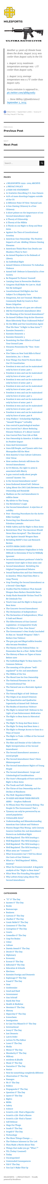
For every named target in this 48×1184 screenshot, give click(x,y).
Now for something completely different (24, 1073)
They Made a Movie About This (20, 1145)
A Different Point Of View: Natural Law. (24, 203)
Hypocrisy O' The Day (16, 1014)
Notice (9, 1069)
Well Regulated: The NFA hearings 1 (22, 837)
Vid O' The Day (13, 1164)
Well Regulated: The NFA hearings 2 (22, 841)
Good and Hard (13, 991)
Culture (9, 945)
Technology (11, 1135)
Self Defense (11, 1122)
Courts (9, 932)
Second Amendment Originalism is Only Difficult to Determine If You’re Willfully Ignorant (24, 552)
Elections (10, 971)
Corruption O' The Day (16, 929)
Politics (9, 1086)
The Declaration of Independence (21, 612)
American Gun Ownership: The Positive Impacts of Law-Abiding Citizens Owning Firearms (25, 242)
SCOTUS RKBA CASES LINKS (19, 546)
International (12, 1027)
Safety (9, 1105)
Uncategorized (13, 1158)
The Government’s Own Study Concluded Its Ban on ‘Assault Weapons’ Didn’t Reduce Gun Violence (25, 634)
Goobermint (11, 988)
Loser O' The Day (14, 1043)
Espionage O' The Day (16, 978)
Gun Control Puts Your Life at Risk (21, 435)
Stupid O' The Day (14, 1131)
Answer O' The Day (15, 902)
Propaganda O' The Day (17, 1089)
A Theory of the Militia (16, 222)
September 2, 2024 (16, 102)
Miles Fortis (11, 112)
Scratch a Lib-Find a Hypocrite (20, 1112)
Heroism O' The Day (15, 1007)
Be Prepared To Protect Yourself (20, 278)
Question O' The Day (15, 1092)
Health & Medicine (14, 1004)
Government (12, 994)
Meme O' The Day (14, 1050)
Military (9, 1056)
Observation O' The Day (17, 1076)
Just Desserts (12, 1033)
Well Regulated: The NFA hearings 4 (22, 847)
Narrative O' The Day (15, 1066)
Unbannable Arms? (15, 818)
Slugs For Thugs (13, 1125)
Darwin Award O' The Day (18, 948)
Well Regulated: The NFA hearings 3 (22, 844)
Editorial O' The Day (15, 965)
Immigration (12, 1020)
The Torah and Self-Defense (19, 785)
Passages (10, 1079)
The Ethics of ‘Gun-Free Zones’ (20, 628)
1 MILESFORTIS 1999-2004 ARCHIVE (23, 183)
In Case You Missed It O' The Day (21, 1024)
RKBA (8, 1102)
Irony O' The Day (14, 1030)
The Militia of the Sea (16, 674)
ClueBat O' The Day (15, 919)
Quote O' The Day (14, 1095)
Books (9, 906)
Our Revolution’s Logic (16, 504)
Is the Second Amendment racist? (21, 481)
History (9, 1010)
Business (10, 912)
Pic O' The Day (12, 1082)
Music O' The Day (14, 1063)
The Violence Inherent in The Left (21, 1141)
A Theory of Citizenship (17, 219)
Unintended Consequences (18, 1161)
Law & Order (11, 1037)
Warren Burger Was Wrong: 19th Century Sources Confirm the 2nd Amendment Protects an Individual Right (25, 831)
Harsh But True (13, 1001)
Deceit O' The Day (14, 952)
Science (9, 1109)
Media (9, 1046)
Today (9, 1154)
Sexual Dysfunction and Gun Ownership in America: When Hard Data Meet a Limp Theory (24, 575)
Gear (8, 984)
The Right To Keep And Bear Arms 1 (22, 723)
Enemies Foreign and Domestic (20, 974)
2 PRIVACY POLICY (14, 186)
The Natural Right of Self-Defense (22, 693)
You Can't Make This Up (17, 1167)
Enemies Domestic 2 (15, 334)
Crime (9, 942)
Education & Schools (15, 968)
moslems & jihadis (14, 1060)
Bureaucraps (11, 909)
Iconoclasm (11, 1017)
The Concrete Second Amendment (22, 608)
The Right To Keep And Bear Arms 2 (22, 726)
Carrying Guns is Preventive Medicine (23, 281)
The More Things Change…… (19, 1138)
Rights (9, 1099)
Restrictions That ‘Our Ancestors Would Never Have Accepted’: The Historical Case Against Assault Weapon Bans (24, 533)
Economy (10, 958)
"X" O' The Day (13, 899)
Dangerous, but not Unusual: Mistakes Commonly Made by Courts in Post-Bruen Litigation (24, 301)
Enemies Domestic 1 (15, 330)
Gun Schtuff (11, 997)
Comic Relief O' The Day (17, 922)
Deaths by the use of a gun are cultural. (24, 307)
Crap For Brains (13, 938)
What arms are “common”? (19, 850)
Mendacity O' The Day (16, 1053)
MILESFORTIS (13, 21)
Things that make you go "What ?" (22, 1148)
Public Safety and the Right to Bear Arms (25, 527)
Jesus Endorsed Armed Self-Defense (22, 484)
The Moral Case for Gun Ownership (22, 677)
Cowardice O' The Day (16, 935)
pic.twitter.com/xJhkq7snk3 (21, 92)
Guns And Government (16, 445)
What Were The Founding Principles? (23, 873)
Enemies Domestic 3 (15, 337)
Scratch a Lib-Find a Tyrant (19, 1118)
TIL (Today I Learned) (16, 1151)
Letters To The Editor (16, 1040)
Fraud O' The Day (17, 114)
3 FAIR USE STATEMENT (17, 190)
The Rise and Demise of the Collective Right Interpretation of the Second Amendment (23, 746)
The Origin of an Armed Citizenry (21, 697)
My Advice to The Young (17, 500)
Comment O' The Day (16, 925)
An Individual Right (15, 262)
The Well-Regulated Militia (18, 795)
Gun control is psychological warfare (23, 425)
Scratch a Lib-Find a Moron (19, 1115)
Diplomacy (11, 955)
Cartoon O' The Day (15, 916)
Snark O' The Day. (14, 1128)
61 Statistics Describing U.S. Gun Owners (24, 193)
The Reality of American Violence (21, 707)
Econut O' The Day (14, 961)
